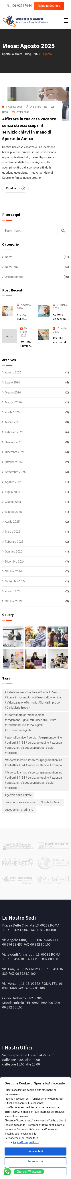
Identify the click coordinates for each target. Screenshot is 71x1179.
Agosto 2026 (13, 372)
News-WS (11, 267)
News (5, 111)
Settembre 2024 (15, 581)
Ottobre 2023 (13, 601)
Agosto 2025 (13, 482)
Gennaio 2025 (13, 551)
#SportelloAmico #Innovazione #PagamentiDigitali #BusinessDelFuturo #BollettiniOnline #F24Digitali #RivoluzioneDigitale (30, 722)
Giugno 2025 (13, 502)
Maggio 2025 (13, 512)
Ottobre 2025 (13, 462)
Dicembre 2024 (15, 561)
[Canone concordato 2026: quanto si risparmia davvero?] (44, 311)
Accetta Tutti (35, 1151)
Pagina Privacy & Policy (26, 1142)
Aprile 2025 (12, 521)
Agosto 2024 (13, 591)
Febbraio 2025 (14, 541)
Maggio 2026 (13, 402)
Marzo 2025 (12, 531)
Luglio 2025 (12, 492)
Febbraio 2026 (14, 432)
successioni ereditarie (19, 809)
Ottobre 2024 (13, 571)
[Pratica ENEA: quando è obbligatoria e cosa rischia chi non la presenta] (7, 311)
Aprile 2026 (12, 412)
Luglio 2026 (12, 382)
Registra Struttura (49, 5)
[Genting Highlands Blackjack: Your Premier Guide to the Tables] (9, 336)
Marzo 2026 (12, 422)
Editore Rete (40, 106)
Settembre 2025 (15, 472)
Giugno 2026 (13, 392)
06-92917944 (22, 5)
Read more (13, 188)
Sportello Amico (51, 802)
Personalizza (35, 1161)
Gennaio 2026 (13, 442)
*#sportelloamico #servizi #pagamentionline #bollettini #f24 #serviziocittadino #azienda (33, 762)
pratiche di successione (20, 802)
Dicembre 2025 (15, 452)
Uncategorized (14, 277)
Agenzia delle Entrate (18, 795)
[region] (35, 1128)
